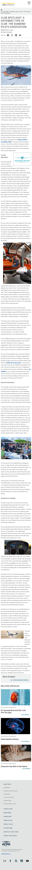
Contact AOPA (8, 809)
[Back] (2, 9)
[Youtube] (27, 861)
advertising (7, 816)
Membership (7, 787)
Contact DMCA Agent (10, 835)
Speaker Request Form (10, 803)
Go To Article (25, 714)
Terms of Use (8, 820)
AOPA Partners (7, 800)
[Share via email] (20, 35)
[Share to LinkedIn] (16, 35)
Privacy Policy (8, 824)
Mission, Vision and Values (11, 791)
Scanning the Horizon (10, 739)
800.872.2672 (5, 854)
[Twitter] (16, 861)
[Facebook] (10, 861)
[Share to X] (12, 35)
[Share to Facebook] (8, 35)
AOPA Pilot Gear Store (11, 832)
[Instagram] (22, 861)
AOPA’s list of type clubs (13, 363)
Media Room (7, 812)
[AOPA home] (8, 6)
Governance (7, 794)
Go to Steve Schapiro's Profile (19, 680)
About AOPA (7, 784)
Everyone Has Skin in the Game (14, 766)
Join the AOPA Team (9, 797)
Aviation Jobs (8, 828)
